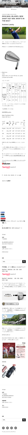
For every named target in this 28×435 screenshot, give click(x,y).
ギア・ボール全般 (18, 175)
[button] (3, 223)
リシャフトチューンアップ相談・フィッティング (13, 160)
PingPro (12, 175)
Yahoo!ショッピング (20, 310)
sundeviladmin (13, 14)
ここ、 (17, 284)
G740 (3, 271)
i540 (17, 269)
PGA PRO (5, 175)
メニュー (15, 9)
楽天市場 (9, 310)
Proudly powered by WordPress (9, 431)
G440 (20, 269)
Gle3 (7, 271)
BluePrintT (4, 269)
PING (9, 175)
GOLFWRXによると (6, 112)
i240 (14, 269)
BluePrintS (10, 269)
